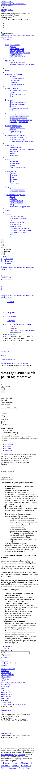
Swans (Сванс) (6, 694)
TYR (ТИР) (5, 698)
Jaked (3, 681)
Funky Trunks (6, 677)
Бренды (3, 665)
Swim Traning (6, 696)
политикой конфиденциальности (13, 755)
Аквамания (5, 671)
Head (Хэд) (5, 679)
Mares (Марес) (6, 686)
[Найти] (3, 253)
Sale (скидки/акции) (8, 663)
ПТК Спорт (5, 690)
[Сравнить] (3, 391)
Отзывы (8, 446)
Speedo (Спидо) (6, 692)
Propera (3, 688)
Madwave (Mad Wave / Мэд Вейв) (13, 683)
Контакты (4, 661)
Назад (12, 326)
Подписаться (6, 655)
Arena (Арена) (6, 673)
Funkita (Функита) (7, 675)
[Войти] (2, 285)
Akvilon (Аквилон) (8, 669)
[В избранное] (3, 388)
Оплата (8, 448)
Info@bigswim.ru (7, 10)
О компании (5, 657)
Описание (9, 444)
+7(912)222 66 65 (7, 2)
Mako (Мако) (5, 684)
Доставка (8, 450)
